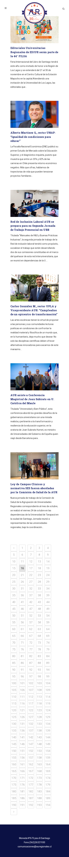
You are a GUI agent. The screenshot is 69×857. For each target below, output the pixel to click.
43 (39, 602)
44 (47, 602)
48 (39, 608)
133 (39, 723)
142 (30, 737)
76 (22, 649)
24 (47, 575)
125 (13, 717)
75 (13, 649)
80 (13, 656)
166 (22, 771)
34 (47, 588)
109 (47, 690)
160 (13, 764)
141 (22, 737)
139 (47, 730)
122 (30, 710)
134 (47, 723)
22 (30, 575)
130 (13, 723)
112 (30, 696)
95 (13, 676)
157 (30, 757)
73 (39, 642)
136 (22, 730)
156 (22, 757)
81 (22, 656)
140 (13, 737)
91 (22, 669)
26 (22, 581)
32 (30, 588)
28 (39, 581)
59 (47, 622)
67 (30, 636)
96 (22, 676)
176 (22, 784)
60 (13, 629)
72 (30, 642)
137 (30, 730)
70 (13, 642)
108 (39, 690)
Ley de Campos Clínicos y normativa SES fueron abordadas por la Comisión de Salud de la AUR (33, 488)
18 (39, 568)
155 (13, 757)
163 (39, 764)
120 (13, 710)
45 (13, 608)
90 (13, 669)
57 (30, 622)
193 (39, 805)
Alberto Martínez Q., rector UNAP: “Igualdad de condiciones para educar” (32, 136)
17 (30, 568)
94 (47, 669)
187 (30, 798)
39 (47, 595)
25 (13, 581)
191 (22, 805)
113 (39, 696)
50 (13, 615)
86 (22, 663)
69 (47, 636)
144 (47, 737)
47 (30, 608)
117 (30, 703)
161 (22, 764)
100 (13, 683)
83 (39, 656)
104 (47, 683)
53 (39, 615)
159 (47, 757)
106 (22, 690)
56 (22, 622)
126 (22, 717)
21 (22, 575)
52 (30, 615)
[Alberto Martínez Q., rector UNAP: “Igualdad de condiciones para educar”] (34, 114)
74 (47, 642)
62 (30, 629)
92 (30, 669)
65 (13, 636)
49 (47, 608)
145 (13, 744)
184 (47, 791)
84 (47, 656)
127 (30, 717)
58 (39, 622)
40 (13, 602)
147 (30, 744)
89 (47, 663)
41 (22, 602)
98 (39, 676)
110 (13, 696)
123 (39, 710)
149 (47, 744)
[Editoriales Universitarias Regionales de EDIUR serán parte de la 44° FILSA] (34, 29)
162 (30, 764)
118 (39, 703)
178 (39, 784)
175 (13, 784)
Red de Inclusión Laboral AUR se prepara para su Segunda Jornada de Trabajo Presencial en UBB (32, 225)
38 (39, 595)
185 (13, 798)
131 (22, 723)
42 (30, 602)
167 (30, 771)
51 (22, 615)
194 (47, 805)
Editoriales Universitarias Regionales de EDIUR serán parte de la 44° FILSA (34, 52)
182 (30, 791)
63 (39, 629)
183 (39, 791)
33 (39, 588)
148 (39, 744)
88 (39, 663)
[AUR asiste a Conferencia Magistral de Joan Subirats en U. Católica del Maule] (34, 376)
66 (22, 636)
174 (47, 778)
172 (30, 778)
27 (30, 581)
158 (39, 757)
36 (22, 595)
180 (13, 791)
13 (39, 561)
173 (39, 778)
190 (13, 805)
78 (39, 649)
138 (39, 730)
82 (30, 656)
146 (22, 744)
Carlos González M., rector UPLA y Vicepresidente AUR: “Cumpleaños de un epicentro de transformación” (33, 310)
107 (30, 690)
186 (22, 798)
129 (47, 717)
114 (47, 696)
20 (13, 575)
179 (47, 784)
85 (13, 663)
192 (30, 805)
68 (39, 636)
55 (13, 622)
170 (13, 778)
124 (47, 710)
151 (22, 750)
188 (39, 798)
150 (13, 750)
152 (30, 750)
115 (13, 703)
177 (30, 784)
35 (13, 595)
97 (30, 676)
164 (47, 764)
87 (30, 663)
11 (22, 561)
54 (47, 615)
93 (39, 669)
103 (39, 683)
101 (22, 683)
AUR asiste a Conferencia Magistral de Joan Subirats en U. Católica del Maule (32, 399)
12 (30, 561)
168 (39, 771)
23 (39, 575)
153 (39, 750)
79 (47, 649)
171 (22, 778)
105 (13, 690)
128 (39, 717)
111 (22, 696)
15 (13, 568)
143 (39, 737)
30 (13, 588)
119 (47, 703)
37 (30, 595)
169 (47, 771)
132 (30, 723)
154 (47, 750)
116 (22, 703)
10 (13, 561)
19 (47, 568)
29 (47, 581)
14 (47, 561)
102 (30, 683)
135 (13, 730)
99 (47, 676)
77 (30, 649)
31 (22, 588)
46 (22, 608)
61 (22, 629)
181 (22, 791)
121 (22, 710)
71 (22, 642)
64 (47, 629)
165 (13, 771)
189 (47, 798)
